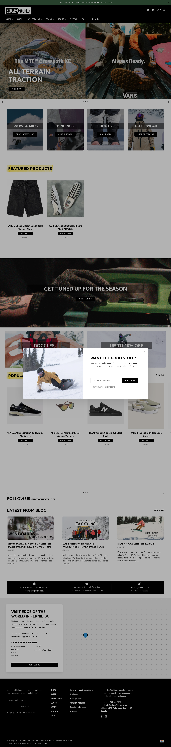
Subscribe (130, 380)
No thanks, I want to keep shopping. (103, 387)
